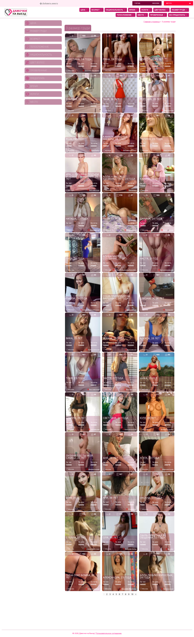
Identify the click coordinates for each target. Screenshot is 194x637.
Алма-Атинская (93, 589)
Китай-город (131, 71)
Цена (82, 10)
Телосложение (124, 15)
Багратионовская (166, 270)
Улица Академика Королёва (125, 270)
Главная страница (152, 21)
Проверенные (156, 15)
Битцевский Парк (129, 150)
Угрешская (132, 509)
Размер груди (178, 10)
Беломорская (168, 230)
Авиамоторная (93, 469)
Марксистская (167, 469)
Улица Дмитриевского (90, 310)
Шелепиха (132, 190)
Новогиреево (168, 150)
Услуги (144, 10)
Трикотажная (168, 110)
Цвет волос (160, 10)
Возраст (95, 10)
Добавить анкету (50, 3)
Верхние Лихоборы (92, 71)
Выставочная (94, 190)
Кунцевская (94, 429)
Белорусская (131, 230)
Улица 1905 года (93, 549)
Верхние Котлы (130, 549)
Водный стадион (167, 429)
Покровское (131, 350)
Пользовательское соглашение (109, 633)
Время (132, 10)
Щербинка (95, 150)
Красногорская (130, 429)
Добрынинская (93, 350)
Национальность (114, 10)
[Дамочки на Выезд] (15, 12)
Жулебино (169, 71)
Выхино (170, 549)
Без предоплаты (177, 15)
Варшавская (94, 230)
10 (132, 594)
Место (141, 15)
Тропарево (169, 310)
